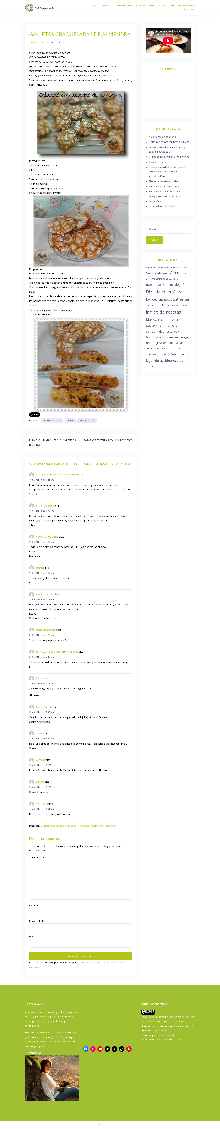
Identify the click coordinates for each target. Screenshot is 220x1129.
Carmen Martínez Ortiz (181, 1016)
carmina (40, 760)
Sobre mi (106, 5)
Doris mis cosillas (45, 629)
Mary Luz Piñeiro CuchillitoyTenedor (57, 651)
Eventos (150, 305)
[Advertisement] (168, 93)
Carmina (33, 42)
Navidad (151, 326)
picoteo (162, 337)
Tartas (175, 348)
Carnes (175, 272)
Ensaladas (165, 300)
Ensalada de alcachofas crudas (166, 186)
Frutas (165, 305)
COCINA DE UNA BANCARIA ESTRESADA (58, 474)
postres (170, 337)
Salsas (162, 343)
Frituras (157, 306)
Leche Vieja (155, 201)
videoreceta (172, 360)
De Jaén (162, 5)
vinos (184, 361)
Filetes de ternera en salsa (163, 181)
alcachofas (165, 267)
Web (31, 936)
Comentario (36, 857)
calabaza (166, 273)
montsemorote (45, 594)
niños (161, 326)
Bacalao (149, 273)
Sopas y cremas (155, 348)
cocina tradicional (160, 278)
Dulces (70, 421)
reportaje (152, 343)
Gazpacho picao (158, 162)
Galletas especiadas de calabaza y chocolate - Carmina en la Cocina (78, 825)
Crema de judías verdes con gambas (169, 156)
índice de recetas (153, 366)
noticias (168, 326)
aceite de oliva (153, 267)
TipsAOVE (167, 355)
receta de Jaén (182, 337)
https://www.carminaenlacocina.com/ (161, 1039)
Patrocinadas (155, 331)
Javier (39, 678)
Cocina (44, 42)
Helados (183, 305)
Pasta (174, 326)
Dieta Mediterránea (52, 421)
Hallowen (174, 305)
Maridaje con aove (160, 319)
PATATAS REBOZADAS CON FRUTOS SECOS (108, 440)
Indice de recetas (87, 421)
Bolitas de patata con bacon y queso (169, 142)
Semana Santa (176, 343)
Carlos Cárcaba (44, 707)
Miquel (40, 567)
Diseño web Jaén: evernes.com (110, 1125)
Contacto (188, 9)
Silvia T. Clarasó (45, 505)
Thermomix (154, 354)
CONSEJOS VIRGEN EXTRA (182, 5)
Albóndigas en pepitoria (162, 136)
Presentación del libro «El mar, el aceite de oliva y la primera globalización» (167, 171)
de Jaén (180, 284)
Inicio (95, 5)
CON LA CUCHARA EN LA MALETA (130, 5)
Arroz (183, 267)
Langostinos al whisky (161, 206)
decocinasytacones (47, 536)
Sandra (40, 733)
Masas (179, 320)
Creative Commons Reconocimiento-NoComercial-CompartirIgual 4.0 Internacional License (167, 1026)
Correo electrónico (39, 921)
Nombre (34, 905)
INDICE (152, 5)
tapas (168, 348)
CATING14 (42, 803)
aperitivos (175, 267)
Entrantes (181, 299)
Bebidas (158, 273)
